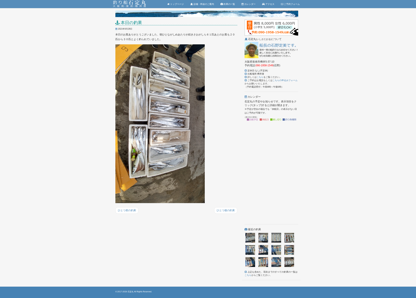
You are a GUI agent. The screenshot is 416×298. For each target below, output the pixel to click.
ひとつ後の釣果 (226, 210)
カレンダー (250, 4)
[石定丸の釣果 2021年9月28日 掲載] (160, 124)
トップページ (176, 4)
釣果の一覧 (229, 4)
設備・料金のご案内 (203, 4)
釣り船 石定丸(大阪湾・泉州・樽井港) (129, 4)
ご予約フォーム (291, 4)
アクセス (269, 4)
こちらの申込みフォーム (285, 80)
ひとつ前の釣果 (127, 210)
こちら (260, 77)
